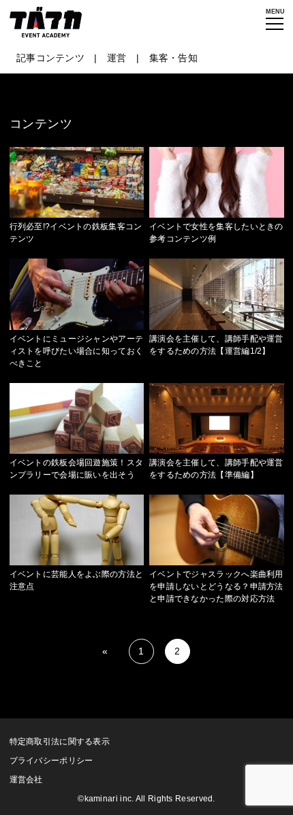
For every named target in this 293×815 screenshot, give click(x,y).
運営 (117, 57)
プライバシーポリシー (51, 760)
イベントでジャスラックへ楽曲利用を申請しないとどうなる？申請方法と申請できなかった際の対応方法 (216, 586)
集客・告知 (173, 57)
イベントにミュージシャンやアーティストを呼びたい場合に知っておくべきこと (77, 351)
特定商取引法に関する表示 (60, 741)
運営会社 (26, 779)
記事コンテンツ (50, 57)
